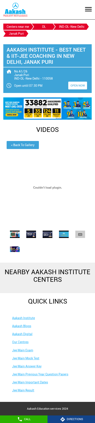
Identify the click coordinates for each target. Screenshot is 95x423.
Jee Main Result (23, 390)
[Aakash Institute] (15, 10)
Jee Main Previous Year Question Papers (40, 374)
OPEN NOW (77, 85)
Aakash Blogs (21, 326)
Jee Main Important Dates (30, 382)
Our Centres (20, 342)
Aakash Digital (22, 334)
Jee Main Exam (22, 350)
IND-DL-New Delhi (71, 26)
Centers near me (18, 26)
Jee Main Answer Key (27, 366)
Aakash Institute (23, 318)
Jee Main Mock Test (25, 358)
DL (44, 26)
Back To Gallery (22, 145)
